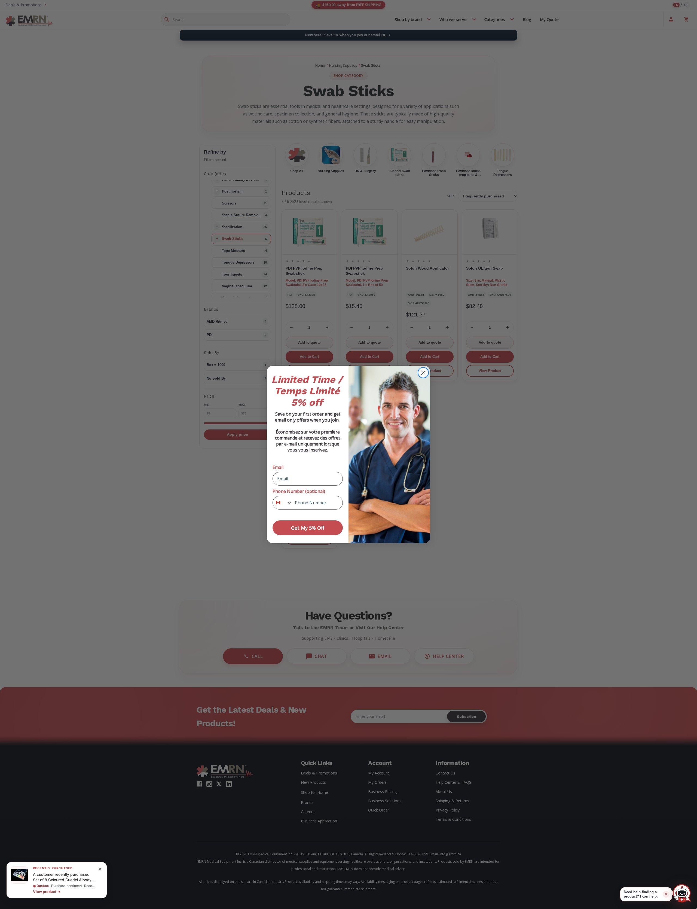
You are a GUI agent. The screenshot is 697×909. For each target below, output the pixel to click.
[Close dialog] (423, 372)
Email (278, 467)
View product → (46, 891)
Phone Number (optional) (299, 491)
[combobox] (282, 502)
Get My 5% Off (307, 527)
